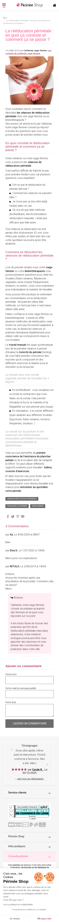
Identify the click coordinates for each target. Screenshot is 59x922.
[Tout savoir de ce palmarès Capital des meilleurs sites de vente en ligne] (29, 811)
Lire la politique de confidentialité (18, 904)
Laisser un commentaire (29, 723)
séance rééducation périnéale (22, 499)
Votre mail (20, 688)
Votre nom (11, 674)
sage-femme (37, 506)
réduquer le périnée (17, 506)
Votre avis (10, 702)
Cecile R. (37, 769)
